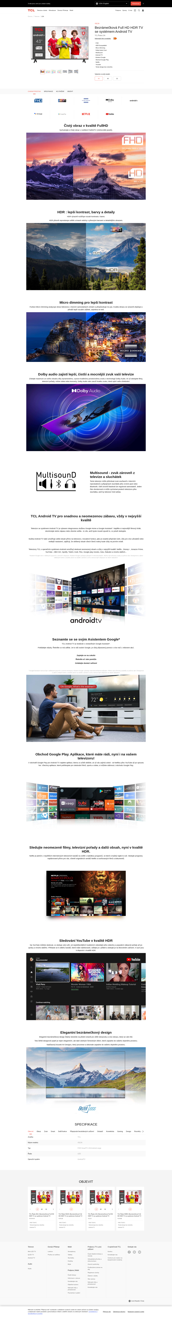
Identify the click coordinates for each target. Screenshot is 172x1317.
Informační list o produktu (103, 38)
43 (99, 78)
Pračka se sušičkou (54, 1254)
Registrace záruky (93, 1272)
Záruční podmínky (93, 1264)
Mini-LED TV (32, 1251)
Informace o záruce (74, 1278)
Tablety (70, 1254)
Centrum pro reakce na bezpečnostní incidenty (115, 1259)
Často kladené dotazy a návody (95, 1255)
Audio (29, 1268)
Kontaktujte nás (73, 1281)
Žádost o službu (93, 1276)
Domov (30, 16)
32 (117, 78)
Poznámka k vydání (74, 1293)
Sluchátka (71, 1258)
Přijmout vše (107, 1311)
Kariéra (110, 1251)
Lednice (50, 1251)
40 (108, 78)
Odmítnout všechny (119, 1311)
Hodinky (70, 1261)
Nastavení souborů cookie (136, 1311)
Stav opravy (91, 1279)
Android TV (31, 1258)
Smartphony (71, 1251)
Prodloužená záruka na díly (95, 1268)
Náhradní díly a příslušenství (72, 1288)
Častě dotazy (72, 1275)
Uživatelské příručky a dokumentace (95, 1260)
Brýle (69, 1264)
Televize (36, 16)
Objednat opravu (73, 1284)
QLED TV (31, 1254)
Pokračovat (135, 3)
